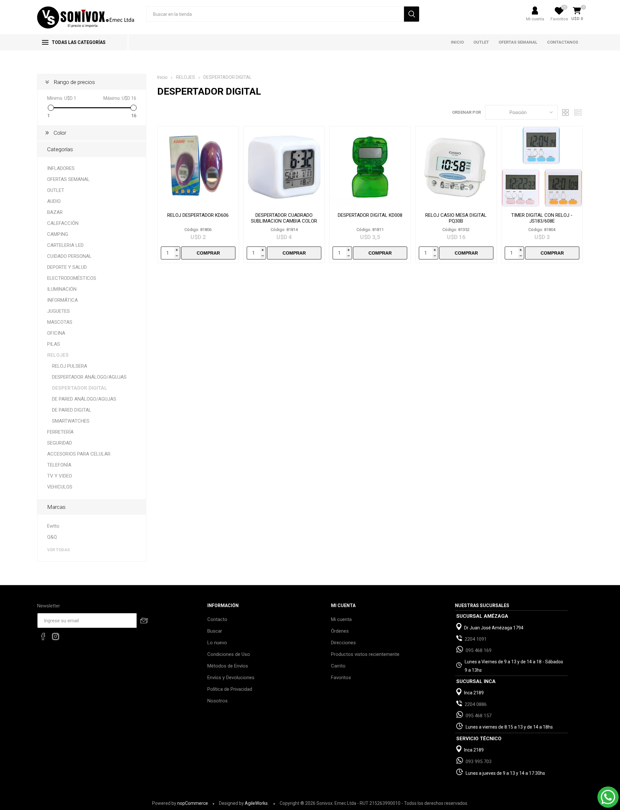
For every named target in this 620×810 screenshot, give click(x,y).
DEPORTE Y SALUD (67, 267)
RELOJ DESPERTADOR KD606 (198, 215)
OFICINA (56, 333)
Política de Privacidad (229, 689)
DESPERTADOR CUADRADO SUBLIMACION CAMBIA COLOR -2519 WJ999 (284, 221)
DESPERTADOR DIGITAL (79, 388)
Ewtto (53, 526)
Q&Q (52, 537)
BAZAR (55, 212)
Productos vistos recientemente (365, 654)
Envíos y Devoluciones (230, 677)
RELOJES (58, 355)
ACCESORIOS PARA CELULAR (78, 454)
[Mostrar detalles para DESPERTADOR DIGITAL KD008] (369, 166)
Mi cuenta (535, 18)
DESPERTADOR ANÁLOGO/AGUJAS (89, 377)
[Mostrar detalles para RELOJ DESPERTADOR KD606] (198, 166)
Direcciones (343, 643)
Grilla (566, 112)
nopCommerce (192, 803)
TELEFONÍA (59, 465)
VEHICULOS (59, 487)
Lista (578, 112)
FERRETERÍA (60, 432)
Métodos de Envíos (227, 666)
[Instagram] (55, 636)
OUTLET (55, 190)
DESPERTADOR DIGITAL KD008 (370, 215)
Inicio (162, 77)
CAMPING (57, 234)
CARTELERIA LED (65, 245)
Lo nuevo (217, 643)
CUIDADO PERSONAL (69, 256)
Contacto (217, 619)
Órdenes (340, 631)
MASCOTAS (59, 322)
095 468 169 (478, 650)
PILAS (53, 344)
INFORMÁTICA (62, 300)
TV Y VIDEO (59, 476)
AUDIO (54, 201)
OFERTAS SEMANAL (68, 179)
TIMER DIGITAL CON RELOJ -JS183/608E (542, 218)
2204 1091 (476, 639)
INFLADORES (61, 168)
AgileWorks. (257, 803)
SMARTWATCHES (70, 421)
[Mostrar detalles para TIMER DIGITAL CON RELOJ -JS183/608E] (542, 166)
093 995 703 (478, 761)
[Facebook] (43, 636)
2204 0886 (476, 704)
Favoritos (341, 677)
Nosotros (217, 701)
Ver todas (58, 549)
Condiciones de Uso (228, 654)
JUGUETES (58, 311)
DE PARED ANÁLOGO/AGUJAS (84, 399)
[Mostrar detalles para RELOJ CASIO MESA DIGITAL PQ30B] (456, 166)
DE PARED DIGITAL (71, 410)
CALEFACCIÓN (62, 223)
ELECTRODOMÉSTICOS (71, 278)
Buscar (214, 631)
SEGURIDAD (59, 443)
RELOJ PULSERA (69, 366)
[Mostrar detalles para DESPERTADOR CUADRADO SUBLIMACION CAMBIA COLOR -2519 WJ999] (284, 166)
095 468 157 (478, 716)
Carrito (338, 666)
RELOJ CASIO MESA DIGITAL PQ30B (456, 218)
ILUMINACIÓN (62, 289)
